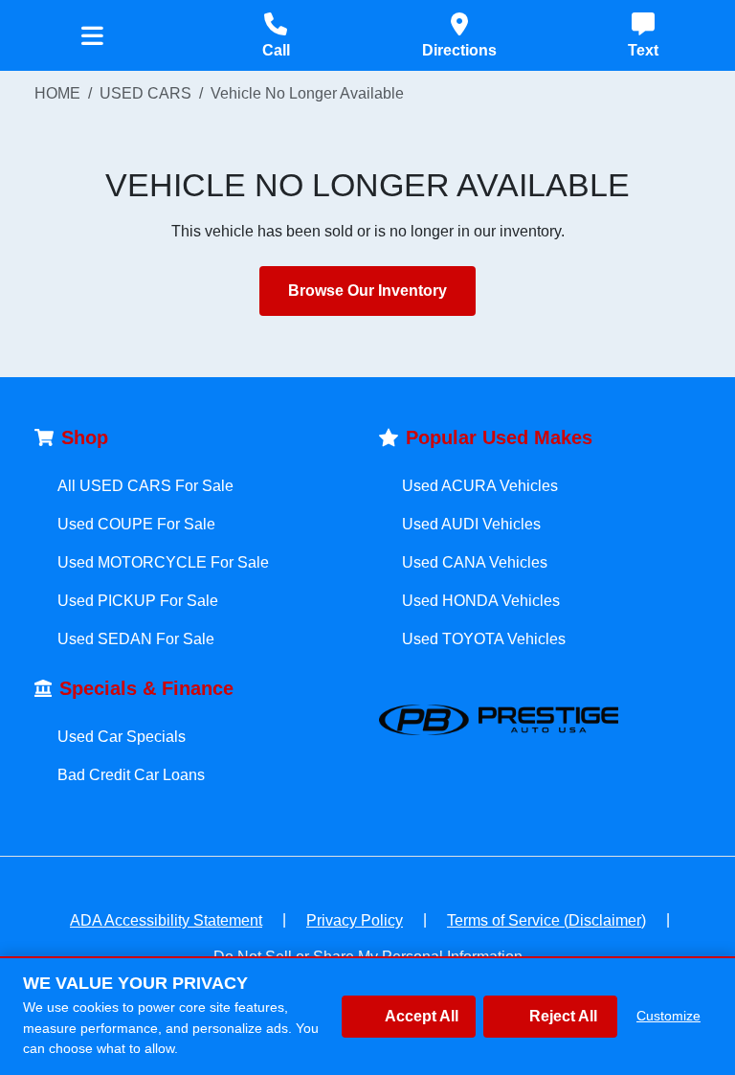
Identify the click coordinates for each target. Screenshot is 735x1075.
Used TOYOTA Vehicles (484, 639)
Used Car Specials (121, 736)
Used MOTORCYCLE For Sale (163, 562)
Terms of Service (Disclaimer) (546, 920)
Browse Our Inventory (367, 290)
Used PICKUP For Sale (137, 601)
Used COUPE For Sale (136, 524)
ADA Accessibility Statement (166, 920)
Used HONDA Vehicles (481, 601)
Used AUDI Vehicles (471, 524)
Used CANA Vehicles (474, 562)
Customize (668, 1015)
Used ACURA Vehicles (480, 486)
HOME (57, 93)
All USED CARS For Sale (145, 486)
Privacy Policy (354, 920)
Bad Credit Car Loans (131, 775)
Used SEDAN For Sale (135, 639)
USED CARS (145, 93)
